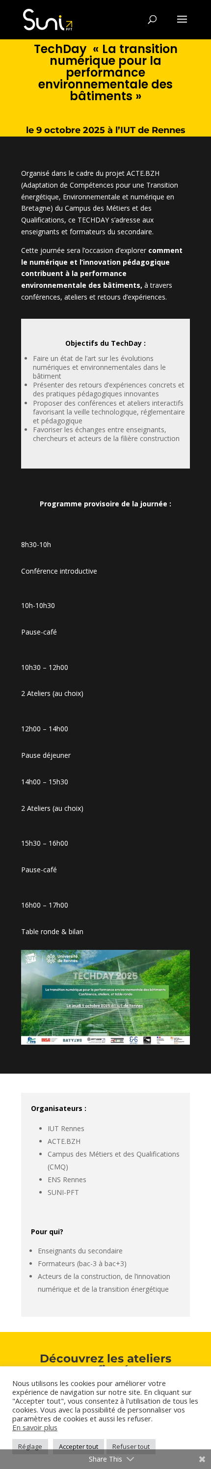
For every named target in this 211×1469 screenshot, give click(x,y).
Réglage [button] (30, 1446)
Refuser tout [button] (131, 1446)
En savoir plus (34, 1427)
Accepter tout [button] (78, 1446)
